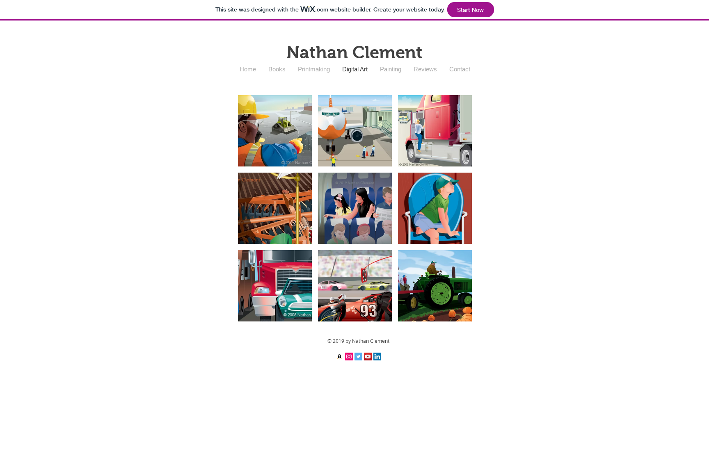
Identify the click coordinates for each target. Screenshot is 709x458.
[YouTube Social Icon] (368, 356)
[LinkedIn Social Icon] (377, 356)
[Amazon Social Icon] (339, 356)
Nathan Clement (354, 52)
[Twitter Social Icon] (358, 356)
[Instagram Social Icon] (349, 356)
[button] (275, 130)
